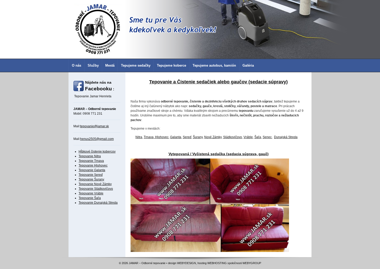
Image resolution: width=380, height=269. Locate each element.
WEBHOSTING (217, 263)
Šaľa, (258, 137)
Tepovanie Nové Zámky (95, 184)
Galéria (248, 65)
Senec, (267, 137)
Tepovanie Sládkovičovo (96, 189)
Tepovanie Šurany (91, 179)
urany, (199, 137)
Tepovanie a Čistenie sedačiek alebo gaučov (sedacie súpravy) (218, 81)
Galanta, (176, 137)
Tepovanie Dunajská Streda (98, 202)
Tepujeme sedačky (135, 65)
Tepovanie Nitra (90, 156)
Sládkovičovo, (233, 137)
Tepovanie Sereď (91, 175)
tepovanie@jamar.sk (94, 126)
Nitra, (139, 137)
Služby (93, 65)
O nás (76, 65)
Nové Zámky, (213, 137)
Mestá (110, 65)
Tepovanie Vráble (91, 193)
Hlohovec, (162, 137)
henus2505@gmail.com (97, 139)
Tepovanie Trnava (91, 161)
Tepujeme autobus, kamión (214, 65)
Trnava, (149, 137)
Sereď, (187, 137)
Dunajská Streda (286, 137)
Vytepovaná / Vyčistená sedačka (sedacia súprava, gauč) (219, 154)
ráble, (250, 137)
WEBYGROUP (251, 263)
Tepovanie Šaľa (90, 198)
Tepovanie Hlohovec (93, 165)
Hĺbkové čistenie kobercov (97, 151)
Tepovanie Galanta (92, 170)
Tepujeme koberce (171, 65)
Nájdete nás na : (99, 85)
